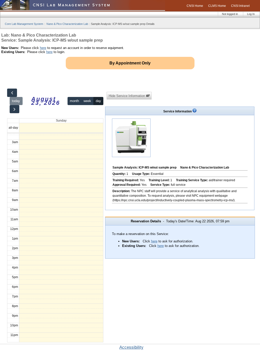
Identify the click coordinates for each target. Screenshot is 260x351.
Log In (251, 13)
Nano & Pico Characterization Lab (67, 23)
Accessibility (131, 347)
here (43, 48)
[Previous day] (12, 93)
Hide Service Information (127, 96)
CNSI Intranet (240, 6)
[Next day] (14, 109)
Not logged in (230, 13)
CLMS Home (217, 6)
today (16, 101)
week (87, 101)
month (74, 101)
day (98, 101)
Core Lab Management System (24, 23)
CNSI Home (195, 6)
